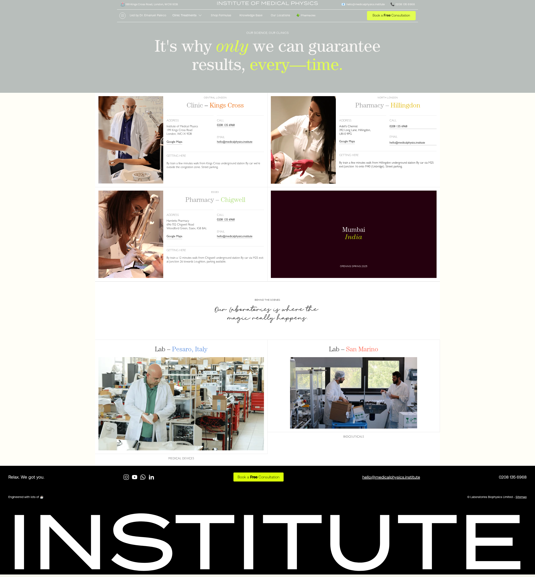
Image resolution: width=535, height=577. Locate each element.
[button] (188, 15)
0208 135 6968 (226, 125)
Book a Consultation (391, 15)
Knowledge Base (250, 15)
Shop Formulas (221, 15)
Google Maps (174, 142)
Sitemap (521, 497)
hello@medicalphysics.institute (234, 142)
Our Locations (280, 15)
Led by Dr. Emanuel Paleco (148, 15)
